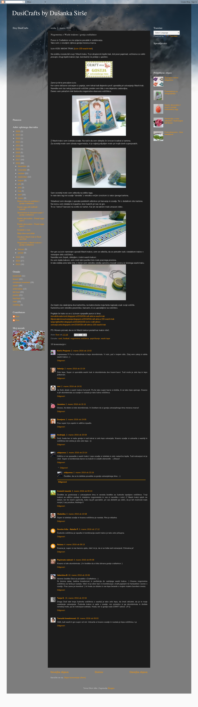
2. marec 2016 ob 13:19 (75, 369)
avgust (21, 181)
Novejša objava (60, 672)
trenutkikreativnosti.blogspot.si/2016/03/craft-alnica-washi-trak (78, 316)
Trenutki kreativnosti (66, 618)
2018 (18, 156)
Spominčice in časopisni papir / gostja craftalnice (30, 214)
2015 (18, 257)
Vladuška (61, 514)
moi (58, 386)
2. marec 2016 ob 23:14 (77, 453)
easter (15, 286)
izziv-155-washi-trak (83, 49)
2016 (18, 163)
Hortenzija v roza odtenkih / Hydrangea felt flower (174, 121)
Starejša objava (138, 672)
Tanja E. (60, 598)
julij (19, 184)
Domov (99, 672)
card (60, 338)
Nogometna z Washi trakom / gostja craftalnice (29, 244)
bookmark (17, 276)
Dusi (17, 316)
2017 (18, 160)
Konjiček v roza (23, 230)
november (22, 170)
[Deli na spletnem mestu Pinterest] (85, 335)
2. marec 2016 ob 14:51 (71, 386)
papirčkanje (95, 338)
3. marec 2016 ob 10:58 (76, 514)
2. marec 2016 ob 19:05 (76, 419)
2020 (18, 149)
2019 (18, 153)
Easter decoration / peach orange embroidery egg (173, 107)
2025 (18, 135)
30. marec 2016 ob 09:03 (87, 618)
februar (21, 249)
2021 (18, 146)
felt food (16, 292)
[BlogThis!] (78, 335)
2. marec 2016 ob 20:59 (76, 435)
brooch (16, 279)
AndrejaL (61, 435)
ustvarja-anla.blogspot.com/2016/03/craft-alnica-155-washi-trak (78, 325)
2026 (18, 131)
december (22, 166)
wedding (16, 305)
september (23, 177)
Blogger (111, 688)
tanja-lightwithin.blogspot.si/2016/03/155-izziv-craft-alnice (75, 322)
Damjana (61, 419)
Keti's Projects (63, 351)
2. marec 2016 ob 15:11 (76, 404)
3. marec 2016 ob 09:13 (82, 491)
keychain (16, 298)
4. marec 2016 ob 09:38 (84, 560)
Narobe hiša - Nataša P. (67, 529)
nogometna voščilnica (79, 338)
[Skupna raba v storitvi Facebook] (83, 335)
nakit (15, 302)
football (66, 338)
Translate (174, 36)
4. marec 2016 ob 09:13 (74, 545)
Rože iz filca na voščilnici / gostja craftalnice (28, 202)
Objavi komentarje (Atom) (75, 678)
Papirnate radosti (65, 560)
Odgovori (61, 361)
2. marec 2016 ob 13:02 (81, 351)
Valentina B (62, 575)
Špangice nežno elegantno (171, 79)
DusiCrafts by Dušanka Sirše (49, 12)
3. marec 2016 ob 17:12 (89, 529)
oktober (21, 173)
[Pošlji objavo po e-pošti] (75, 335)
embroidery (17, 289)
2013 (18, 264)
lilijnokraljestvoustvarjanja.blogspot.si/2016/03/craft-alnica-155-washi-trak (82, 319)
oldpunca (61, 453)
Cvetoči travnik (64, 491)
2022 (18, 142)
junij (20, 188)
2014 (18, 261)
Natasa (60, 545)
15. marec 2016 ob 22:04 (76, 598)
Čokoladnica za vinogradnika (171, 92)
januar (21, 253)
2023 (18, 138)
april (20, 195)
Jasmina (61, 404)
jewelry (16, 295)
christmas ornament (21, 282)
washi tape (105, 338)
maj (20, 191)
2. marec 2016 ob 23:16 (83, 473)
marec (21, 198)
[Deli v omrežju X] (80, 335)
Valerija (60, 369)
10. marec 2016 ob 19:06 (79, 575)
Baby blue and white (26, 233)
